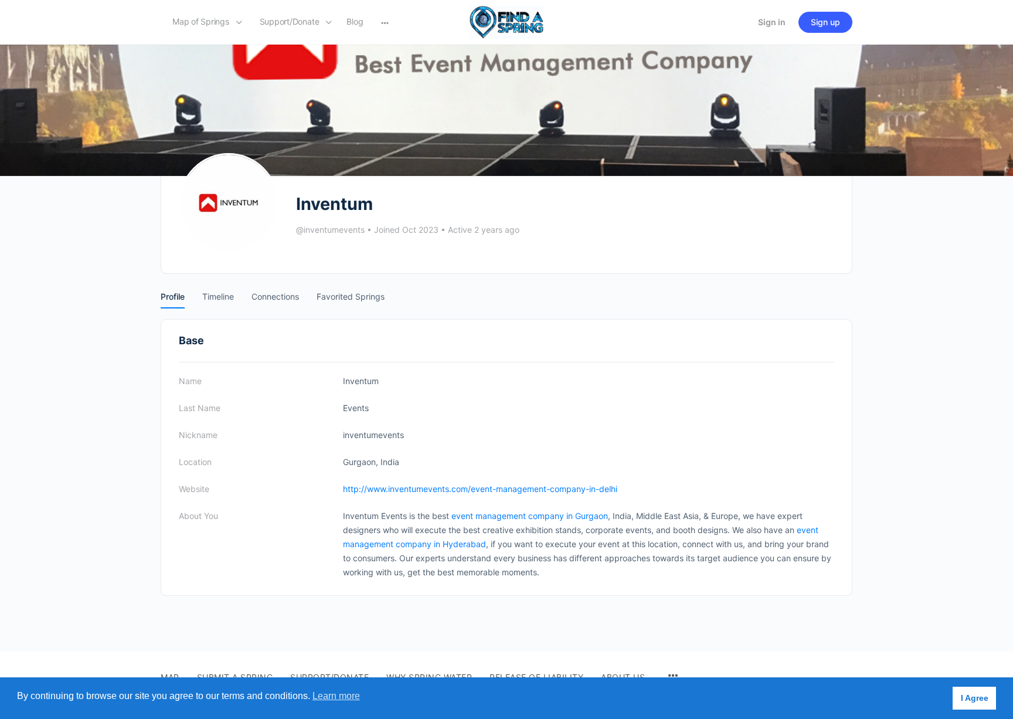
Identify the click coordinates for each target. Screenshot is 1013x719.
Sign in (772, 22)
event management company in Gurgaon (529, 516)
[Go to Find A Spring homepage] (506, 21)
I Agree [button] (974, 698)
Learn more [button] (336, 696)
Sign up (825, 22)
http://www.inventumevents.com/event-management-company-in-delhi (480, 489)
